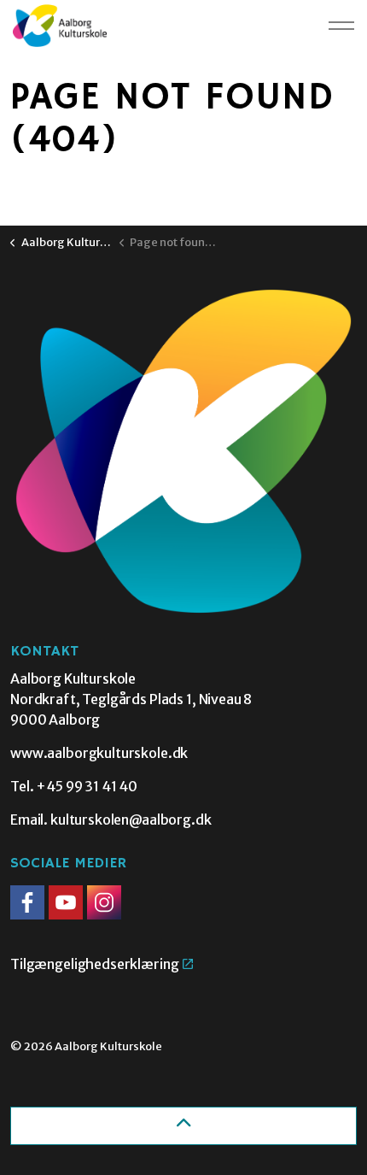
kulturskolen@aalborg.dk (131, 819)
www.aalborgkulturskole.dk (99, 752)
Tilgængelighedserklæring (94, 963)
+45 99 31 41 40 (86, 786)
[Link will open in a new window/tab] (27, 902)
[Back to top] (183, 1126)
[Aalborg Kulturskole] (60, 25)
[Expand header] (341, 25)
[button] (183, 451)
